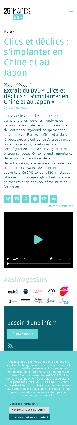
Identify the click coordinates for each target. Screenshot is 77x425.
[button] (38, 239)
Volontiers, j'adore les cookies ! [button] (30, 417)
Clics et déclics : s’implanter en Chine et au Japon (36, 57)
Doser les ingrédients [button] (23, 403)
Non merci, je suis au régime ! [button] (29, 409)
